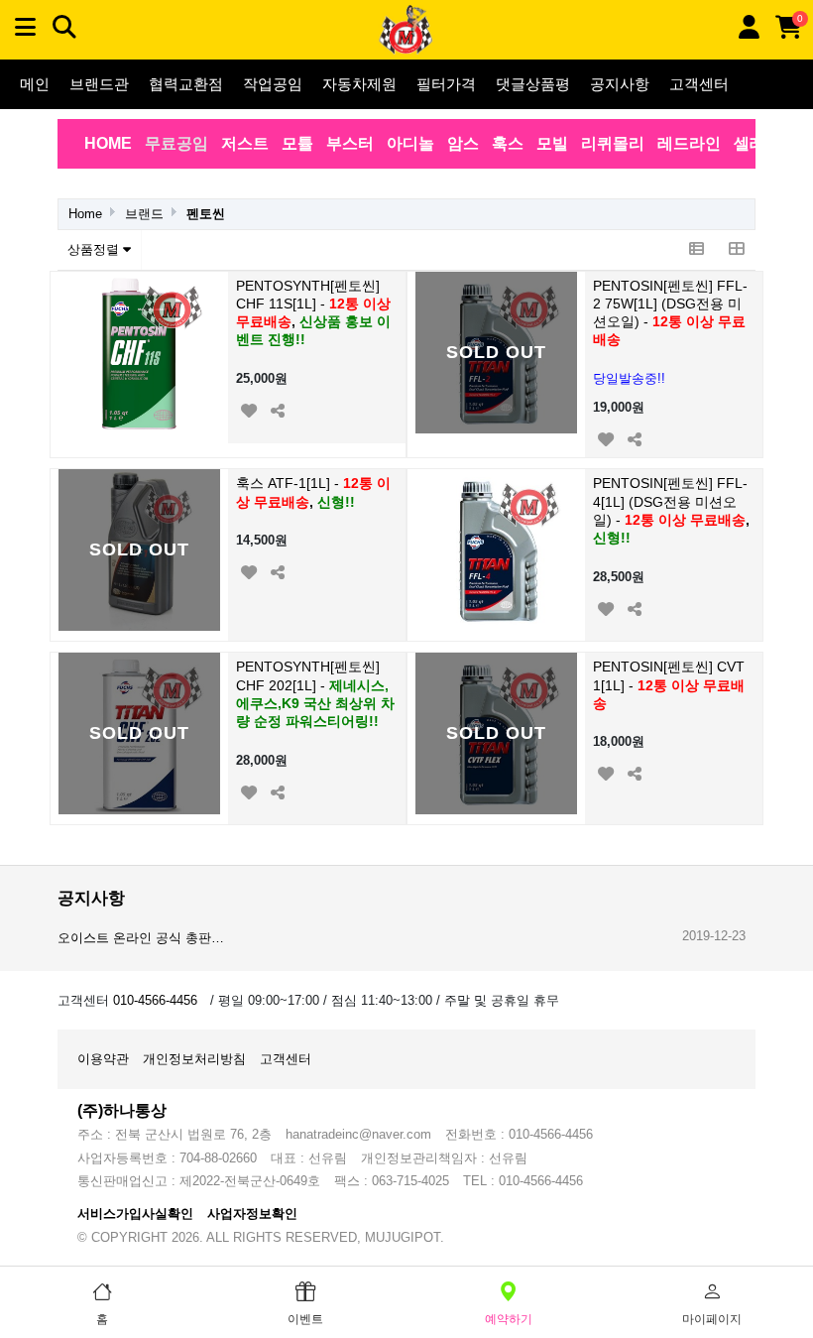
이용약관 (103, 1058)
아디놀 (410, 143)
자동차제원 (359, 83)
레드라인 (689, 143)
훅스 (507, 143)
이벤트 (305, 1319)
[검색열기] (64, 27)
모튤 (297, 143)
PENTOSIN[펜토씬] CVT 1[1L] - (669, 685)
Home (85, 213)
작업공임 (272, 83)
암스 (463, 143)
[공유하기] (277, 409)
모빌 (552, 143)
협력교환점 (186, 83)
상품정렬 (95, 249)
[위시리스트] (248, 409)
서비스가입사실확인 (135, 1213)
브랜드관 (99, 83)
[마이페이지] (748, 27)
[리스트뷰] (696, 250)
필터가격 (446, 83)
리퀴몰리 (612, 143)
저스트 (245, 143)
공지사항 (619, 83)
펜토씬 (205, 213)
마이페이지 (712, 1319)
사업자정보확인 (252, 1213)
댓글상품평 (533, 83)
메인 (35, 83)
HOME (108, 143)
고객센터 (699, 83)
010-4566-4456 (155, 1000)
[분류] (25, 27)
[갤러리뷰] (735, 250)
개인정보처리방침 (194, 1058)
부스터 (350, 143)
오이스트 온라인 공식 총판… (141, 937)
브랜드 (144, 213)
